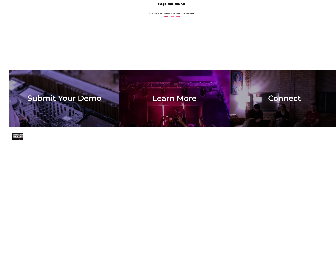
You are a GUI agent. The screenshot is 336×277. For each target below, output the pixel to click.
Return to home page (171, 17)
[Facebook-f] (255, 136)
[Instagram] (260, 136)
